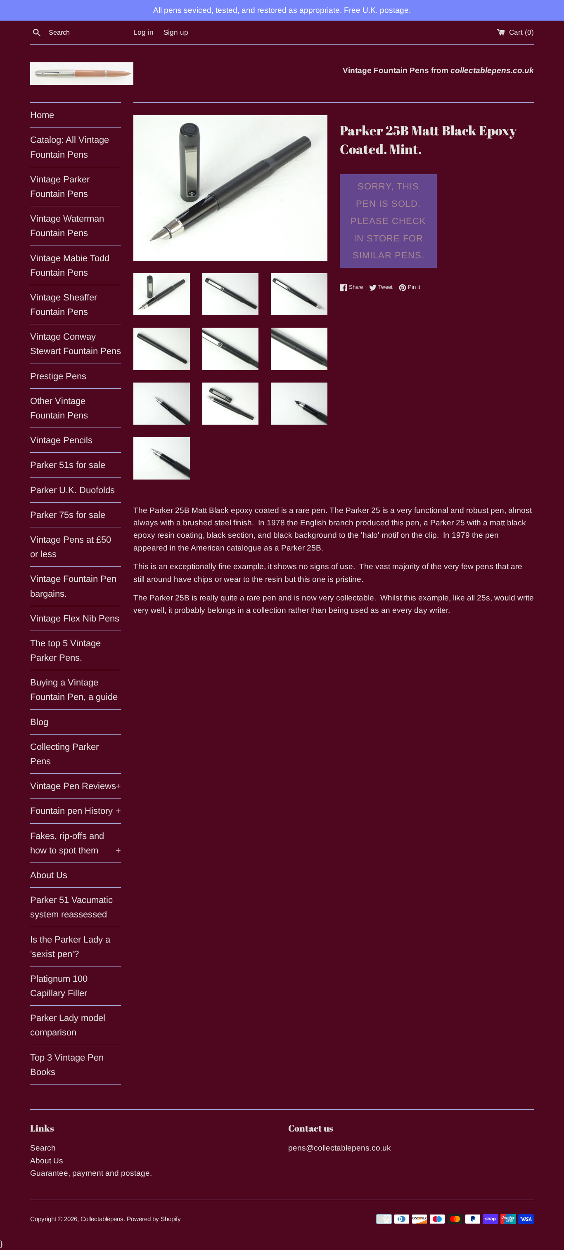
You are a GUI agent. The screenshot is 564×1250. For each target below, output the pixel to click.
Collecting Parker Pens (64, 754)
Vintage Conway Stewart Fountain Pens (75, 343)
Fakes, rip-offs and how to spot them (75, 843)
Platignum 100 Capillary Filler (59, 986)
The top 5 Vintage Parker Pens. (65, 650)
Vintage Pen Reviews (75, 786)
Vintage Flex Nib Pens (74, 618)
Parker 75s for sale (67, 515)
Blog (39, 722)
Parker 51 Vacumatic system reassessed (71, 907)
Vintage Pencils (61, 440)
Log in (143, 32)
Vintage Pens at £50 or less (70, 546)
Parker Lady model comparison (67, 1025)
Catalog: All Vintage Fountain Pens (69, 147)
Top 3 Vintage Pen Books (67, 1064)
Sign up (176, 32)
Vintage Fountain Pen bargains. (73, 586)
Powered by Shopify (154, 1218)
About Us (48, 875)
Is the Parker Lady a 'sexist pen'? (70, 946)
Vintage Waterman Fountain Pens (67, 225)
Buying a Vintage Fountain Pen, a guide (74, 689)
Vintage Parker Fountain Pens (60, 186)
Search (43, 1148)
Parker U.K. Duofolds (72, 490)
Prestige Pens (58, 376)
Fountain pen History (75, 811)
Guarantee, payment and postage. (91, 1173)
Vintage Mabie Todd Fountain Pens (69, 265)
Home (42, 115)
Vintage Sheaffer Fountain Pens (63, 304)
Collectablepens (102, 1218)
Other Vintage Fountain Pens (59, 408)
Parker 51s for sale (67, 465)
